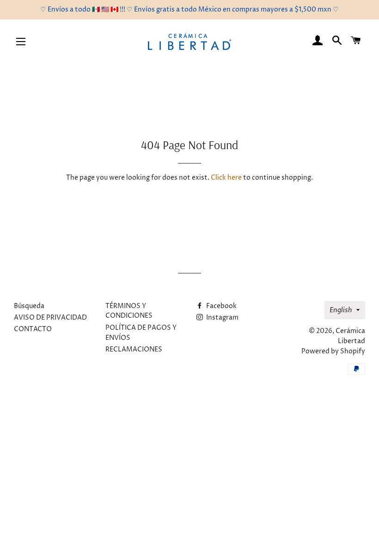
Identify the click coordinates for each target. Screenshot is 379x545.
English (341, 310)
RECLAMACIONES (133, 349)
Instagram (221, 317)
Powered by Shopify (333, 351)
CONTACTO (33, 329)
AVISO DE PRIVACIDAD (50, 317)
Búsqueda (29, 306)
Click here (226, 177)
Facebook (221, 306)
